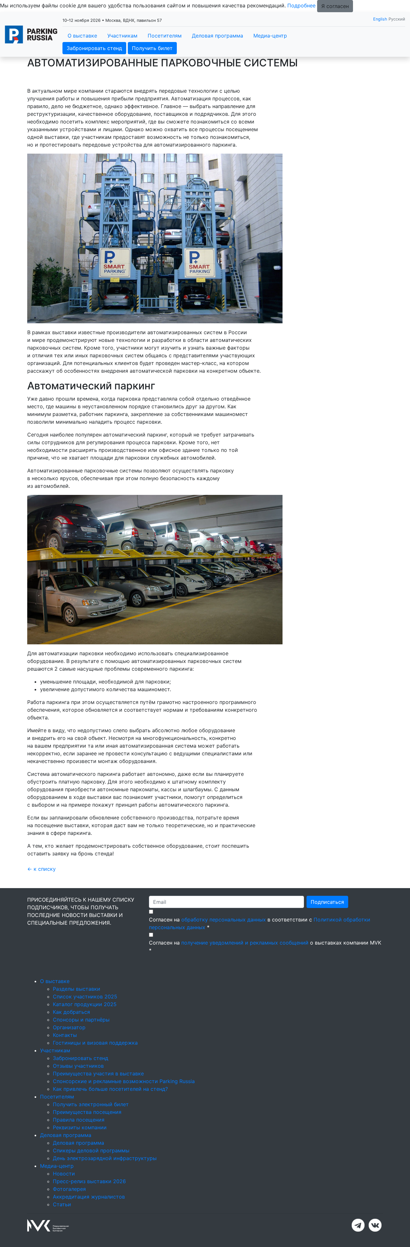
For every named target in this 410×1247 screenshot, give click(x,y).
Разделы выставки (76, 989)
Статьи (62, 1204)
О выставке (82, 35)
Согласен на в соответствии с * (259, 923)
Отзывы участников (78, 1066)
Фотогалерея (69, 1189)
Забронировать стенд (94, 48)
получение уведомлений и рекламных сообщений (244, 942)
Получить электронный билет (91, 1104)
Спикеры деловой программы (91, 1150)
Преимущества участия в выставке (98, 1073)
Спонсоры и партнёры (81, 1019)
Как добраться (71, 1012)
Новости (64, 1173)
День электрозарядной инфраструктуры (105, 1158)
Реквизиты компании (80, 1127)
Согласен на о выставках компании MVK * (265, 946)
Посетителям (165, 35)
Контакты (65, 1035)
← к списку (41, 869)
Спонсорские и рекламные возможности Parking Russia (124, 1081)
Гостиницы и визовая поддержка (95, 1042)
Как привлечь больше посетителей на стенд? (110, 1089)
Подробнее (301, 5)
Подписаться (327, 902)
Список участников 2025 (85, 996)
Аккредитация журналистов (89, 1196)
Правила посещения (78, 1119)
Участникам (122, 35)
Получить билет (152, 48)
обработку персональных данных (223, 919)
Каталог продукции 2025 (85, 1004)
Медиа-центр (270, 35)
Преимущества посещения (87, 1112)
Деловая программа (217, 35)
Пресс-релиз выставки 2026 (89, 1181)
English (380, 19)
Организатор (69, 1027)
